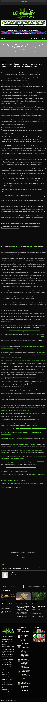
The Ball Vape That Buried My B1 (25, 631)
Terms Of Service (24, 699)
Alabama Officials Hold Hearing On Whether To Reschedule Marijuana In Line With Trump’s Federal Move (12, 586)
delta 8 (29, 567)
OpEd (18, 615)
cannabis (15, 567)
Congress (22, 567)
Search (43, 38)
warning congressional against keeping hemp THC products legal (22, 444)
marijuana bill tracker (15, 246)
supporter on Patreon (32, 246)
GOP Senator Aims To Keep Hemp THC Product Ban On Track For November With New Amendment (25, 639)
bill (17, 487)
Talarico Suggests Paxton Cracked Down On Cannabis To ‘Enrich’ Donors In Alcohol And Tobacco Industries (25, 675)
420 (5, 567)
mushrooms (8, 568)
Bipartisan (10, 567)
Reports (23, 616)
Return (26, 616)
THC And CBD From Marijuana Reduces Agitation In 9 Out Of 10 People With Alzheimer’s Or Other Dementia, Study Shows (25, 651)
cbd (18, 567)
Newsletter (34, 616)
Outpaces (39, 616)
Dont (28, 610)
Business (3, 62)
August (39, 609)
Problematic (22, 615)
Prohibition (19, 616)
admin (13, 573)
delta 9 (33, 567)
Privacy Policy (16, 699)
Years (5, 612)
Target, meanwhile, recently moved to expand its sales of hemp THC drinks (21, 467)
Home (19, 3)
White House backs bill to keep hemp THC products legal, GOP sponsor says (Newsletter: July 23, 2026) (34, 586)
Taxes (23, 568)
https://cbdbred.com (20, 574)
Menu (3, 38)
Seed (2, 612)
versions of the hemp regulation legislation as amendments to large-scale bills (24, 330)
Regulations (18, 568)
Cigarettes (41, 610)
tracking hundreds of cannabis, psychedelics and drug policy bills (25, 223)
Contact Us (27, 3)
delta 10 (26, 567)
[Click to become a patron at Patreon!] (23, 556)
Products (14, 568)
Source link (3, 564)
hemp (36, 567)
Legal (39, 567)
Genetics (3, 609)
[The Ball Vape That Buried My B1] (19, 631)
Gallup (33, 613)
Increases (22, 612)
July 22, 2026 (34, 145)
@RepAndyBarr (13, 189)
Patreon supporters (21, 224)
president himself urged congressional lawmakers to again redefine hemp (20, 377)
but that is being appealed (24, 410)
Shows (33, 618)
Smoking (37, 618)
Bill (7, 567)
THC (25, 568)
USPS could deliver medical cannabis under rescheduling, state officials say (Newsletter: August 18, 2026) (25, 663)
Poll (42, 616)
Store (23, 3)
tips (28, 568)
